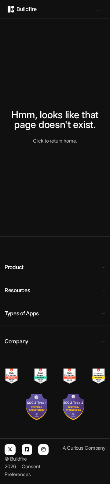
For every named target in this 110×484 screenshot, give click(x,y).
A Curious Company (84, 448)
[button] (55, 267)
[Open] (99, 9)
